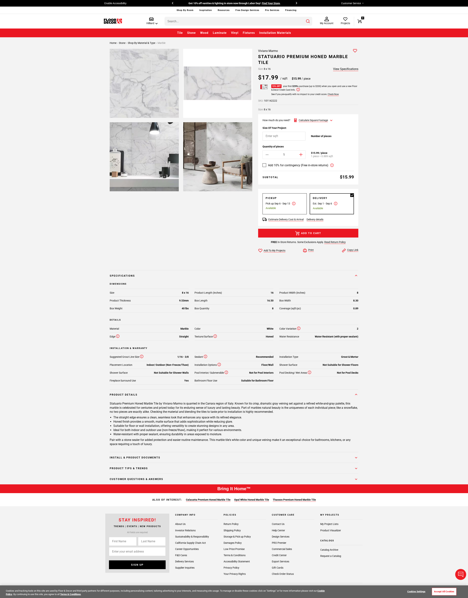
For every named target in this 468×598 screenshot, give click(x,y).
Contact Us (278, 524)
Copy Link (352, 249)
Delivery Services (184, 561)
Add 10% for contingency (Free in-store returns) (298, 165)
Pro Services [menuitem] (272, 10)
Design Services (280, 536)
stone (122, 42)
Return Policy (231, 524)
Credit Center (279, 555)
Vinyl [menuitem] (234, 33)
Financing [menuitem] (291, 10)
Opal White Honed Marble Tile (251, 499)
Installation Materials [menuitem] (275, 33)
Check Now (333, 94)
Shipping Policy (232, 530)
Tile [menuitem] (180, 33)
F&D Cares (181, 555)
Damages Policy (233, 542)
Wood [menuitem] (204, 33)
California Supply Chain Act (190, 542)
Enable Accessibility (115, 3)
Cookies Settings (416, 591)
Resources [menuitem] (224, 10)
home (113, 42)
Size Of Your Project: (275, 127)
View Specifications (345, 69)
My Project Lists (329, 524)
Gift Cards (277, 567)
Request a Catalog (330, 556)
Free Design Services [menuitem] (247, 10)
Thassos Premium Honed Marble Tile (294, 499)
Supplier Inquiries (185, 567)
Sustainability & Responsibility (192, 536)
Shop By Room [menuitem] (185, 10)
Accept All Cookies (444, 591)
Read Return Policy (335, 242)
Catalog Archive (329, 549)
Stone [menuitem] (191, 33)
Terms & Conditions (235, 555)
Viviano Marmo (268, 51)
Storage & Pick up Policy (237, 536)
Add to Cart (311, 233)
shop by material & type (142, 42)
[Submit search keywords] (307, 21)
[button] (151, 21)
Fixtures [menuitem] (249, 33)
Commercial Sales (282, 549)
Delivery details (315, 219)
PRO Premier (279, 542)
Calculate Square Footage (313, 120)
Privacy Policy (231, 567)
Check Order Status (283, 573)
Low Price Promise (234, 549)
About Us (180, 524)
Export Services (280, 561)
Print (311, 249)
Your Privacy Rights (235, 573)
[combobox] (238, 21)
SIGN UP (137, 564)
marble (161, 42)
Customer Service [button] (351, 3)
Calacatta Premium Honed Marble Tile (208, 499)
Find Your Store (271, 3)
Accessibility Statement (237, 561)
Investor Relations (185, 530)
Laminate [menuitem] (220, 33)
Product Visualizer (330, 530)
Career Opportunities (187, 549)
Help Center (278, 530)
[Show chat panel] (460, 574)
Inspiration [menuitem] (205, 10)
